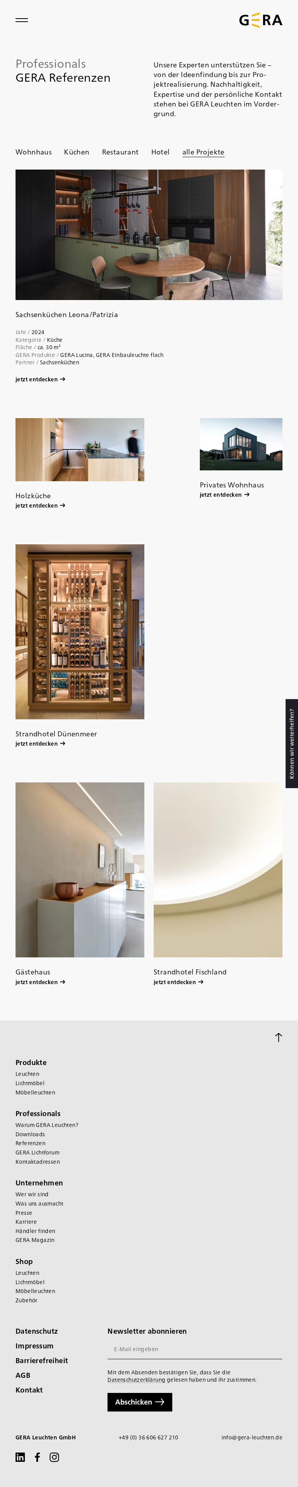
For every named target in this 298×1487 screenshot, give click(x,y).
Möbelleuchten (35, 1092)
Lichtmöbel (30, 1083)
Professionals (38, 1113)
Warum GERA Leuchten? (47, 1125)
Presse (24, 1212)
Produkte (31, 1062)
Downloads (30, 1134)
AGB (23, 1375)
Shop (24, 1261)
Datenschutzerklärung (136, 1379)
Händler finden (35, 1231)
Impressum (35, 1345)
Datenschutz (37, 1331)
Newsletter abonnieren (147, 1331)
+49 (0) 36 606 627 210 (148, 1437)
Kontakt (29, 1389)
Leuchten (27, 1073)
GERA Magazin (35, 1239)
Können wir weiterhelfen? (291, 743)
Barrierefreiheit (42, 1360)
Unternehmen (39, 1182)
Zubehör (27, 1300)
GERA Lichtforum (37, 1152)
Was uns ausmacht (39, 1203)
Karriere (26, 1221)
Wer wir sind (32, 1194)
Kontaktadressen (38, 1161)
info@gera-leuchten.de (252, 1437)
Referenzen (30, 1143)
